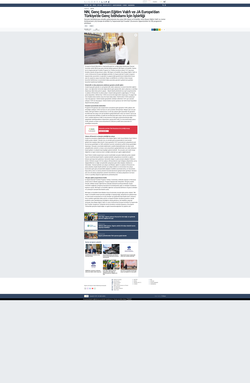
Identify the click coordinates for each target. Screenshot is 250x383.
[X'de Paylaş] (154, 30)
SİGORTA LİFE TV (107, 5)
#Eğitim (91, 25)
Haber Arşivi (116, 289)
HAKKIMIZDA (131, 5)
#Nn (86, 25)
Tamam (129, 299)
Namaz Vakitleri (117, 282)
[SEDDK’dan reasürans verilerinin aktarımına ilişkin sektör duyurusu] (93, 264)
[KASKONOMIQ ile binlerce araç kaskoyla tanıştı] (93, 249)
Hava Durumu (116, 281)
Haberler (86, 8)
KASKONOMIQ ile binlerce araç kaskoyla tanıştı (92, 255)
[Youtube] (92, 288)
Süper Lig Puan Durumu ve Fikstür (121, 285)
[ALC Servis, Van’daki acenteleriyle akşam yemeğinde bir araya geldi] (129, 264)
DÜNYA (94, 5)
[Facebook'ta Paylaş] (152, 30)
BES (91, 5)
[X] (85, 288)
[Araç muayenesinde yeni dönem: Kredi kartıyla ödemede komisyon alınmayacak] (111, 249)
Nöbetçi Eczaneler (118, 279)
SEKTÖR (86, 5)
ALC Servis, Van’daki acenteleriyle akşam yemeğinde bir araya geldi (129, 271)
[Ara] (163, 5)
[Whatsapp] (95, 288)
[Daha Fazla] (160, 30)
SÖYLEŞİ (99, 5)
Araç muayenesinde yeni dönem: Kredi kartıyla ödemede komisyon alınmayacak (111, 256)
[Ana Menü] (165, 5)
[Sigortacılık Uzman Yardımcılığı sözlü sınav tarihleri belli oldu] (129, 249)
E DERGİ (125, 5)
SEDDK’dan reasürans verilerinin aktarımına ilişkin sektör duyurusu (93, 271)
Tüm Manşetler (117, 287)
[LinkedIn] (90, 288)
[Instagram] (88, 288)
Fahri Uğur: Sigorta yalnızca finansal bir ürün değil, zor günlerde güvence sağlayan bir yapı (110, 272)
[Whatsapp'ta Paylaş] (157, 30)
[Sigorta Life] (97, 1)
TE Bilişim (163, 296)
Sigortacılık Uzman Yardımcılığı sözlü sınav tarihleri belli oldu (128, 255)
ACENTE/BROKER (117, 5)
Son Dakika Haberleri (118, 288)
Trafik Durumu (117, 284)
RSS (87, 296)
